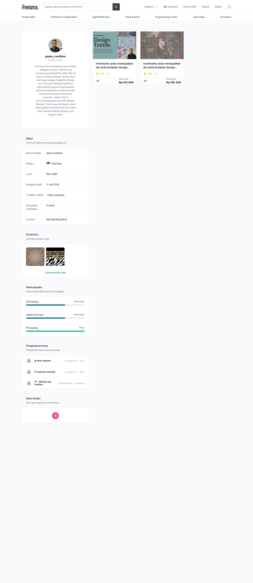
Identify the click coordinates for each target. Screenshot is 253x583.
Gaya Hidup (199, 17)
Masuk (205, 7)
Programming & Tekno (166, 17)
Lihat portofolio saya (55, 272)
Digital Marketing (100, 17)
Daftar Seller (190, 7)
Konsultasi (225, 17)
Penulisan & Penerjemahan (64, 17)
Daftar (218, 7)
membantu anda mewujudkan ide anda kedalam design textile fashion (114, 65)
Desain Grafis (28, 17)
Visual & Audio (132, 17)
